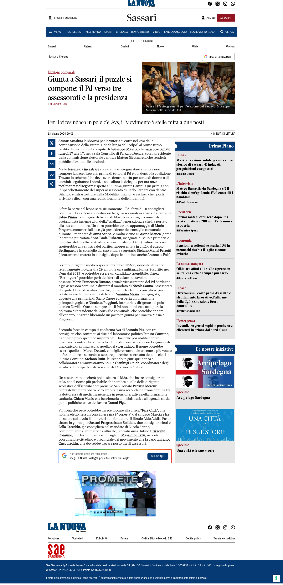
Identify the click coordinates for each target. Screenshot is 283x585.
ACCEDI (211, 18)
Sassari (52, 46)
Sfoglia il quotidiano (65, 18)
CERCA (229, 32)
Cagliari (125, 46)
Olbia (195, 46)
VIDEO (156, 32)
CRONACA (122, 32)
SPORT (108, 32)
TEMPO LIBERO (140, 32)
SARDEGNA (74, 32)
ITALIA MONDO (92, 32)
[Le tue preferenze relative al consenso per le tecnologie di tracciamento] (276, 578)
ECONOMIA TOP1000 (202, 32)
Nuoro (160, 46)
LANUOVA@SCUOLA (175, 32)
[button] (115, 494)
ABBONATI (226, 18)
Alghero (88, 46)
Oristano (230, 46)
